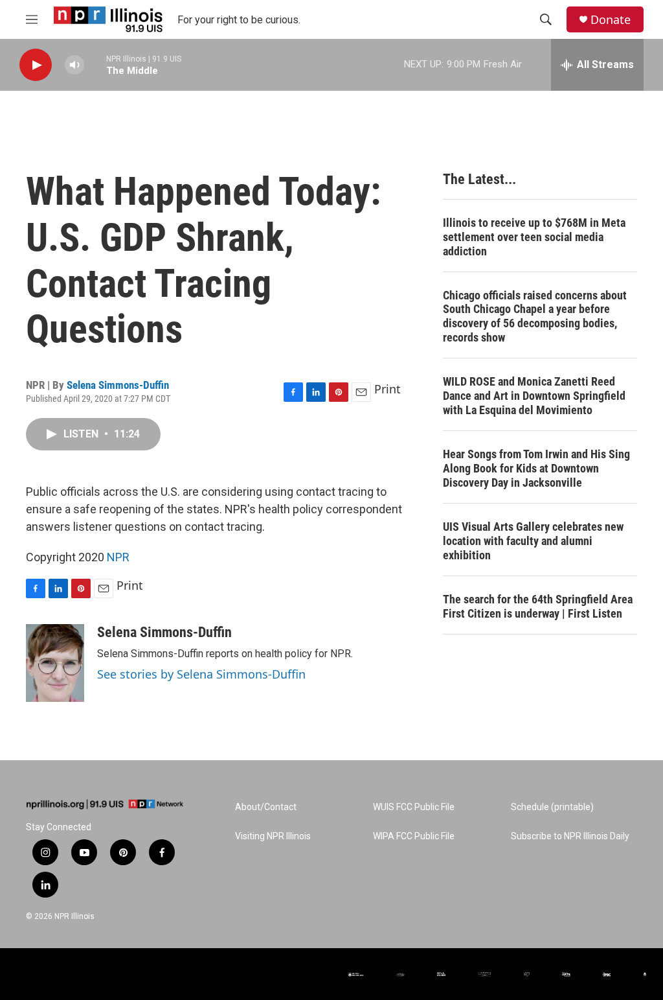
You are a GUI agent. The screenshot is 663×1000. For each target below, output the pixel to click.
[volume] (74, 65)
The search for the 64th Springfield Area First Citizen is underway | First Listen (538, 606)
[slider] (95, 64)
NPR (118, 557)
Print (387, 389)
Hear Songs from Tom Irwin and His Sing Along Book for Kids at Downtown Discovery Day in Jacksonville (536, 468)
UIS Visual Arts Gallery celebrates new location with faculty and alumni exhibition (533, 541)
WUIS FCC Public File (414, 807)
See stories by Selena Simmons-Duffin (201, 674)
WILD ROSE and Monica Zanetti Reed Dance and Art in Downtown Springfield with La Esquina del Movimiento (534, 396)
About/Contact (266, 807)
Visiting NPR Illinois (273, 836)
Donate (610, 20)
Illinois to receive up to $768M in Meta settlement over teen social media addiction (534, 237)
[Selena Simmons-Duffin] (55, 663)
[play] (35, 65)
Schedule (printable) (552, 807)
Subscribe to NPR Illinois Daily (570, 836)
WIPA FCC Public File (414, 836)
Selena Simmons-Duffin (118, 384)
